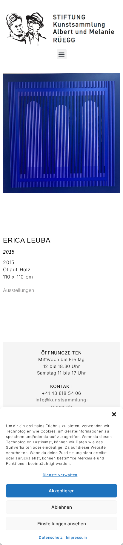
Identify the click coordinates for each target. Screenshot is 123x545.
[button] (114, 414)
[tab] (18, 290)
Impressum (76, 537)
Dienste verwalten (60, 475)
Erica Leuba (26, 240)
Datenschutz (51, 537)
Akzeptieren (62, 491)
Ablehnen (61, 507)
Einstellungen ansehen (61, 523)
